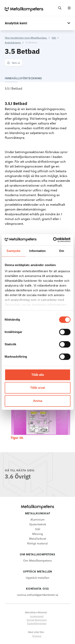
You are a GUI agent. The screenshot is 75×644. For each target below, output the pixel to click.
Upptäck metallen (37, 577)
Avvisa (37, 400)
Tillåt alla (37, 374)
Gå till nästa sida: (20, 470)
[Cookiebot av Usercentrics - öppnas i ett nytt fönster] (53, 239)
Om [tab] (61, 251)
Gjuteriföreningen (37, 623)
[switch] (64, 332)
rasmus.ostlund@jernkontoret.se (37, 595)
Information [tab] (37, 251)
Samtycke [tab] (13, 251)
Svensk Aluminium (37, 619)
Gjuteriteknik (37, 524)
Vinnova (36, 636)
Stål (37, 529)
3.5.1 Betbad (13, 88)
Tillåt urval (37, 387)
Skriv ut (15, 63)
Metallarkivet (37, 538)
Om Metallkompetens (37, 560)
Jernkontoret (37, 616)
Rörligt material (37, 543)
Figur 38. (17, 437)
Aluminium (37, 519)
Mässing (37, 534)
